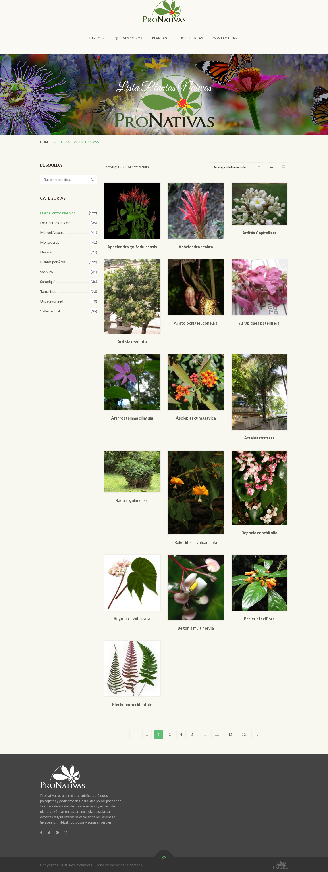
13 (244, 734)
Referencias (192, 38)
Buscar (92, 179)
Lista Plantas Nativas (57, 213)
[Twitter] (49, 832)
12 (230, 734)
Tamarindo (48, 291)
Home (45, 142)
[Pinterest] (57, 832)
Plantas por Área (53, 262)
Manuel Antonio (52, 232)
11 (217, 734)
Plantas (159, 38)
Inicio (95, 38)
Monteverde (49, 242)
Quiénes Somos (128, 38)
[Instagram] (65, 832)
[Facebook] (41, 832)
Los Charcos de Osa (55, 222)
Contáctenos (226, 38)
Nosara (46, 252)
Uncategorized (51, 301)
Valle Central (50, 311)
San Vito (46, 272)
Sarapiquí (47, 281)
